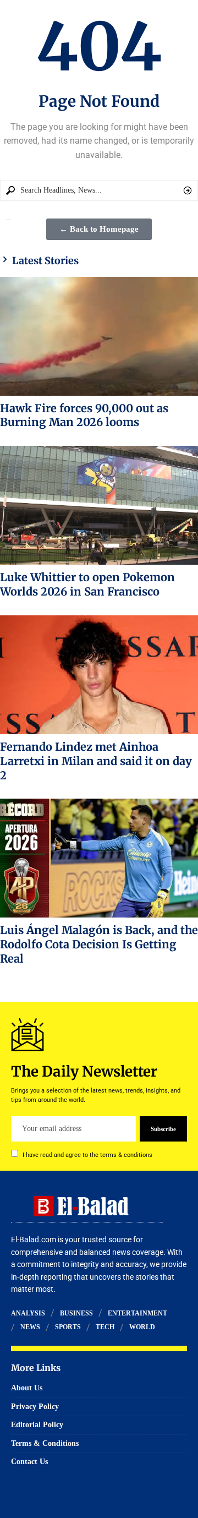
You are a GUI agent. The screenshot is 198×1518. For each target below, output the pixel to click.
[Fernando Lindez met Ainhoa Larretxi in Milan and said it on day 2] (99, 674)
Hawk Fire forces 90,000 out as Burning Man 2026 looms (84, 415)
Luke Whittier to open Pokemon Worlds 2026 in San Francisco (87, 584)
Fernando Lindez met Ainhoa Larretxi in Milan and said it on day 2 (96, 761)
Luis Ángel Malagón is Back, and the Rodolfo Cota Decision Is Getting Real (99, 944)
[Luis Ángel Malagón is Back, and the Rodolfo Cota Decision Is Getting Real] (99, 858)
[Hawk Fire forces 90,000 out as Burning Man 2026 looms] (99, 336)
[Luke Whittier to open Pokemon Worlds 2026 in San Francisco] (99, 505)
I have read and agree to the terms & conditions (87, 1155)
